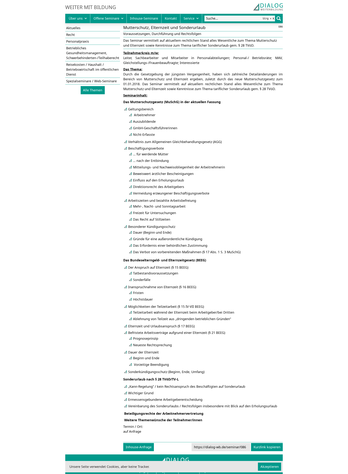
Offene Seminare (106, 18)
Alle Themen (92, 90)
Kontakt (171, 18)
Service (189, 18)
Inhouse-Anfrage (139, 447)
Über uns (76, 18)
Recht (70, 34)
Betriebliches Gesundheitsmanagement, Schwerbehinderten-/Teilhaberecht (92, 53)
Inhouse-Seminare (144, 18)
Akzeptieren (269, 466)
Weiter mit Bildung (90, 7)
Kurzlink (267, 447)
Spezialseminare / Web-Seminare (91, 81)
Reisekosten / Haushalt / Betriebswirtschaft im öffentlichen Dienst (92, 69)
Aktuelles (73, 28)
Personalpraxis (77, 41)
